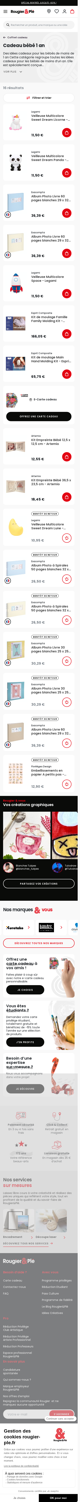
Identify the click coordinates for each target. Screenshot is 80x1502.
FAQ (6, 1293)
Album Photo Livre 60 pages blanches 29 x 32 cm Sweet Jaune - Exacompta (50, 238)
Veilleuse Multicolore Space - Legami (47, 279)
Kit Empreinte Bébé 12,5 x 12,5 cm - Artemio (50, 442)
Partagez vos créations (39, 883)
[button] (49, 12)
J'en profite (25, 1042)
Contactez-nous (14, 1287)
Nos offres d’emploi (16, 1396)
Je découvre (25, 1089)
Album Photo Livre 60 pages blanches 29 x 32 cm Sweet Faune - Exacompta (50, 731)
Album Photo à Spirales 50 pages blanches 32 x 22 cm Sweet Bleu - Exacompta (50, 567)
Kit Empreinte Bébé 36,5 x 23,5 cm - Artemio (51, 482)
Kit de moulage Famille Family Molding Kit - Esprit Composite (49, 319)
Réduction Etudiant (55, 1287)
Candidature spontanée (11, 1371)
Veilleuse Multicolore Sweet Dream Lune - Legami (47, 526)
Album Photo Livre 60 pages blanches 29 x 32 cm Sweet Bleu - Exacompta (50, 198)
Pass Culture (50, 1293)
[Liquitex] (51, 927)
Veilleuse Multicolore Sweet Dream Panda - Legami (48, 158)
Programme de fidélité (57, 1300)
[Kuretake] (18, 927)
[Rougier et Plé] (19, 1261)
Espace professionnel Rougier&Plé (17, 1354)
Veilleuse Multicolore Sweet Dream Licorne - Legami (49, 118)
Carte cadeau (12, 1280)
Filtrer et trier (41, 98)
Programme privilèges (57, 1280)
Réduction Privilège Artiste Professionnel (17, 1338)
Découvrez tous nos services (26, 1243)
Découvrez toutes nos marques (39, 943)
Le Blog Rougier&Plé (55, 1307)
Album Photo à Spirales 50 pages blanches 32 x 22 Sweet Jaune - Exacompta (50, 608)
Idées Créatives (52, 1313)
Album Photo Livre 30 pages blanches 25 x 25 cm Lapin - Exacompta (50, 690)
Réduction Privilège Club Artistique (16, 1328)
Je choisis (25, 990)
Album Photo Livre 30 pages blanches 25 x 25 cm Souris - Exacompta (50, 649)
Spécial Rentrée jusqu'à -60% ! (39, 2)
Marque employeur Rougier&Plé (16, 1388)
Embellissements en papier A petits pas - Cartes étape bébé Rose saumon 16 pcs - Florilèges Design (50, 772)
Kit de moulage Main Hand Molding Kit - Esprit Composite (50, 359)
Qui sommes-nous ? (17, 1380)
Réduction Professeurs (18, 1346)
